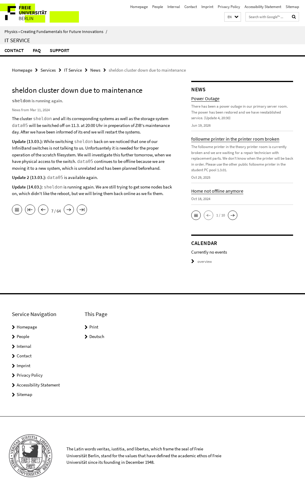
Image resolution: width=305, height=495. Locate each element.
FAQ (37, 50)
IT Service (17, 40)
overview (204, 261)
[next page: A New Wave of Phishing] (69, 210)
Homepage (139, 6)
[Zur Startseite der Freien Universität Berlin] (39, 13)
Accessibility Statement (263, 6)
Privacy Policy (229, 6)
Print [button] (93, 327)
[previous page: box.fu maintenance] (43, 210)
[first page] (30, 210)
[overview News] (17, 210)
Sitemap (292, 6)
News (95, 70)
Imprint (207, 6)
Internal (173, 6)
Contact (190, 6)
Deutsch (96, 336)
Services (48, 70)
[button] (232, 17)
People (157, 6)
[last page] (82, 210)
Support (59, 50)
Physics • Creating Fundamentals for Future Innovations (55, 31)
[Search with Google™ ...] (294, 17)
